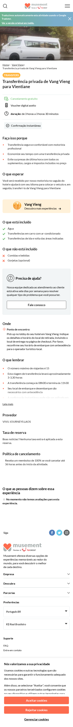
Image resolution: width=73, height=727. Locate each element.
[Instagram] (66, 532)
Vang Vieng (18, 64)
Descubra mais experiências (40, 208)
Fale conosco (36, 305)
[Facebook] (51, 532)
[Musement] (36, 6)
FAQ (5, 645)
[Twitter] (59, 532)
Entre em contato (12, 650)
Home (6, 64)
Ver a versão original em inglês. (18, 22)
